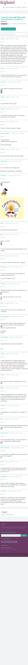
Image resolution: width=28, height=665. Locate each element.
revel (2, 223)
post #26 (2, 464)
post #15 (2, 286)
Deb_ (2, 419)
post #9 (2, 164)
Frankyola (3, 175)
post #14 (2, 270)
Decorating (4, 23)
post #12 (2, 237)
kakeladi (3, 283)
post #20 (2, 377)
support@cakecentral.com (10, 548)
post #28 (2, 494)
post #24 (2, 436)
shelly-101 (3, 82)
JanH (2, 234)
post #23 (2, 422)
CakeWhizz (3, 25)
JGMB (2, 388)
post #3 (2, 85)
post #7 (2, 136)
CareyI (11, 23)
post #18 (2, 340)
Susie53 (3, 109)
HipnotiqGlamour (5, 133)
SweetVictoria (4, 433)
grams (2, 461)
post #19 (2, 357)
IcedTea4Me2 (4, 337)
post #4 (2, 100)
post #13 (2, 258)
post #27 (2, 479)
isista (2, 256)
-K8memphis (4, 161)
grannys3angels (5, 316)
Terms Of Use (8, 529)
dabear (3, 375)
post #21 (2, 391)
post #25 (2, 450)
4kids (2, 303)
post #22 (2, 408)
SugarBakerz (4, 476)
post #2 (2, 71)
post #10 (2, 178)
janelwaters (4, 267)
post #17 (2, 319)
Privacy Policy (3, 529)
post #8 (2, 152)
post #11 (2, 226)
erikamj (3, 97)
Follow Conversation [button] (9, 29)
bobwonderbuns (5, 447)
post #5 (2, 111)
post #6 (2, 124)
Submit (24, 535)
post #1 (2, 41)
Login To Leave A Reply (7, 514)
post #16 (2, 306)
